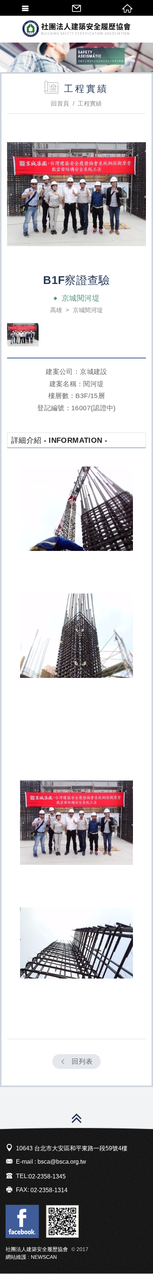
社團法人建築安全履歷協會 (76, 28)
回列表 (82, 1061)
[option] (76, 194)
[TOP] (76, 1120)
